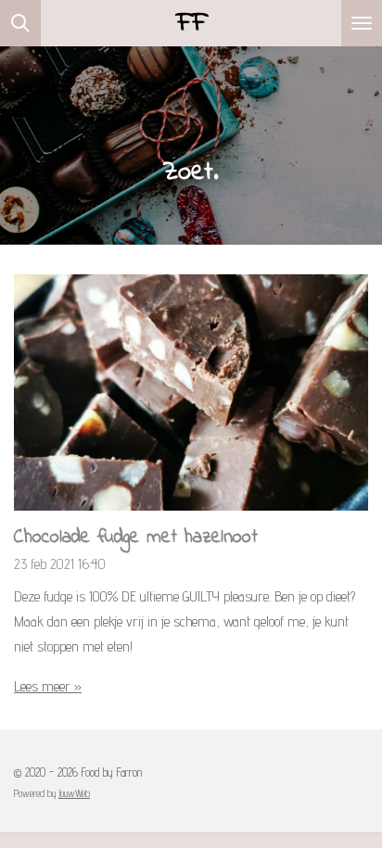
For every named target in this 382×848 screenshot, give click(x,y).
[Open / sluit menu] (361, 23)
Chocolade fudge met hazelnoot (136, 537)
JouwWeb (74, 794)
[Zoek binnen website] (20, 23)
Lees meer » (48, 686)
